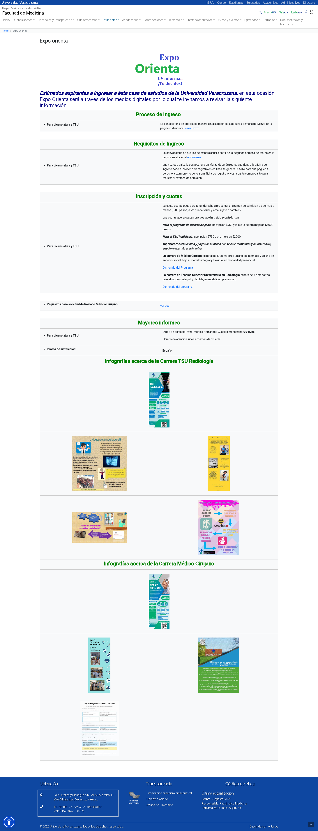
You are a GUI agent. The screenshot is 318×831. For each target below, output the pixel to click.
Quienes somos (22, 20)
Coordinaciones (153, 20)
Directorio (309, 2)
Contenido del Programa (178, 267)
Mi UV (210, 2)
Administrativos (290, 2)
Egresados (253, 2)
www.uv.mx (192, 128)
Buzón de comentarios (264, 826)
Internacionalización (200, 20)
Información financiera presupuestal (169, 793)
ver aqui (165, 305)
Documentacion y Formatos (291, 22)
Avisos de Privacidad (159, 805)
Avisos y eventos (228, 20)
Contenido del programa (178, 286)
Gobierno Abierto (157, 799)
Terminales (175, 20)
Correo (221, 2)
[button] (260, 12)
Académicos (270, 2)
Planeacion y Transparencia (55, 20)
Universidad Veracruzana (19, 2)
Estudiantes (236, 2)
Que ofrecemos (87, 20)
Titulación (269, 20)
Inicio (6, 20)
